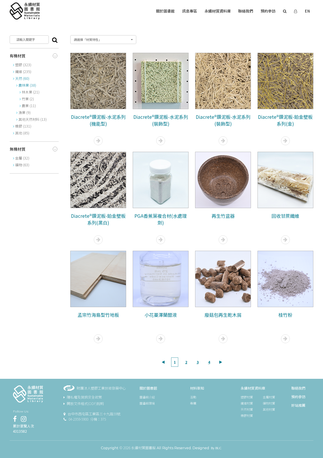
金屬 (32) (22, 158)
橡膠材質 (247, 415)
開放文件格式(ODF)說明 (85, 403)
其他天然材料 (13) (32, 119)
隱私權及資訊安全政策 (84, 397)
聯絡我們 (298, 388)
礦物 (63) (22, 164)
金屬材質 (269, 397)
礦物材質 (269, 403)
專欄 (193, 403)
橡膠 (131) (23, 126)
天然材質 (247, 409)
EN (307, 11)
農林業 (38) (27, 85)
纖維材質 (247, 403)
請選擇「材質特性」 (88, 39)
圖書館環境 (147, 403)
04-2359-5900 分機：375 (87, 419)
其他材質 (269, 409)
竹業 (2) (27, 98)
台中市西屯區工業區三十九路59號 (94, 413)
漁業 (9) (24, 112)
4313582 (20, 431)
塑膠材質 (247, 397)
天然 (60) (22, 78)
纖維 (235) (23, 71)
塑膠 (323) (23, 64)
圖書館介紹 (147, 397)
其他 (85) (22, 133)
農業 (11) (28, 105)
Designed (200, 448)
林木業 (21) (30, 92)
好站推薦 (298, 405)
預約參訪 (298, 396)
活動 (193, 397)
